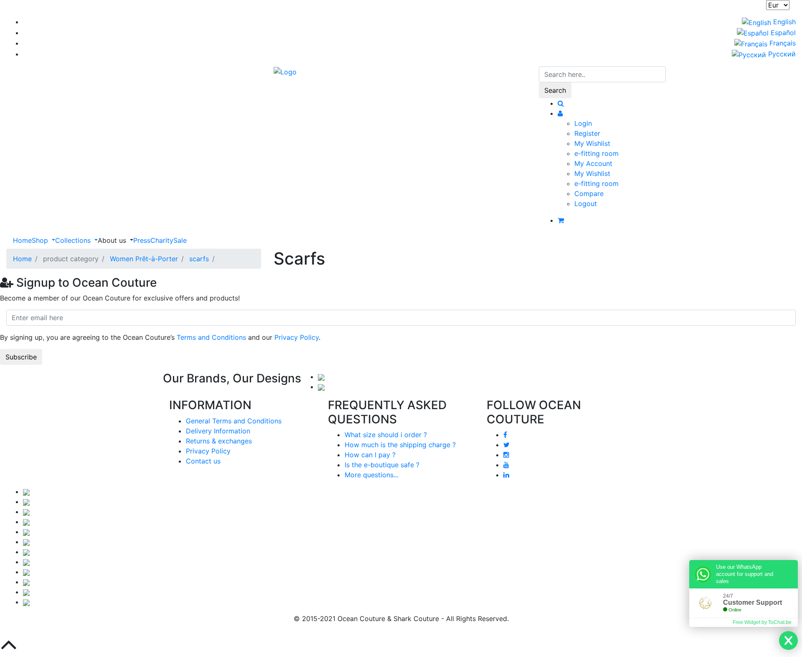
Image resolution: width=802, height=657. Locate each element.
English (783, 22)
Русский (781, 54)
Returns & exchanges (219, 441)
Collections (74, 240)
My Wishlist (592, 143)
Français (781, 43)
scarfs (199, 259)
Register (587, 133)
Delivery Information (218, 431)
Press (141, 240)
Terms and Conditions (211, 337)
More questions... (371, 475)
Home (22, 240)
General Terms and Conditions (234, 421)
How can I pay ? (370, 455)
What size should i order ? (386, 434)
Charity (161, 240)
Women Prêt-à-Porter (144, 259)
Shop (41, 240)
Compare (589, 193)
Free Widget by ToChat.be (762, 622)
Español (782, 32)
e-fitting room (596, 153)
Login (583, 123)
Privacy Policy (296, 337)
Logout (585, 203)
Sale (180, 240)
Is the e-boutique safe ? (382, 465)
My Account (593, 163)
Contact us (203, 461)
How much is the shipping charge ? (400, 445)
